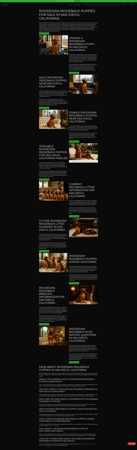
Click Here (77, 1)
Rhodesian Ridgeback (53, 425)
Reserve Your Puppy (44, 33)
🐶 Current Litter (132, 443)
